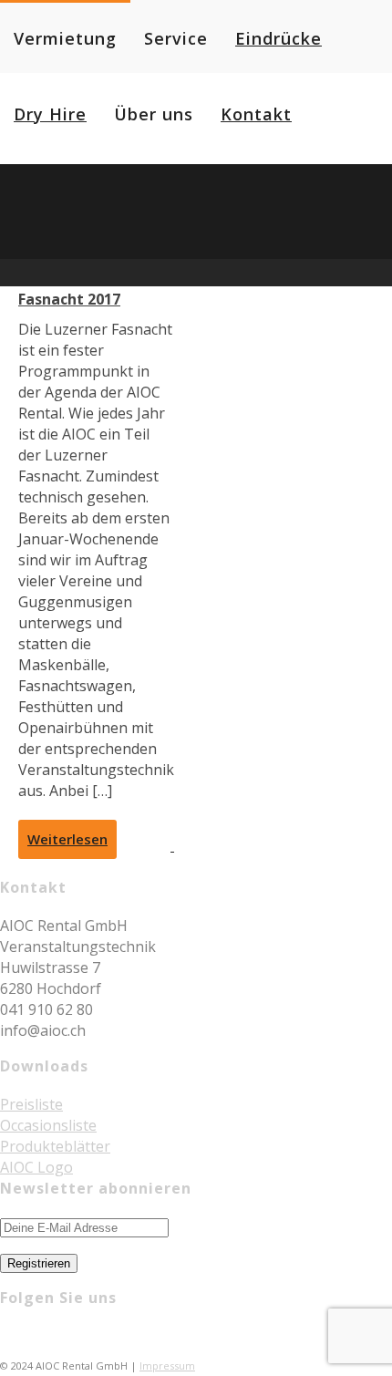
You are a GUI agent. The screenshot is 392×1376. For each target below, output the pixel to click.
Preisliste (31, 1104)
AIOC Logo (36, 1167)
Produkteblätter (55, 1146)
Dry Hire (50, 114)
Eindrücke (278, 38)
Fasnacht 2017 (69, 299)
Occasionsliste (48, 1125)
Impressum (167, 1365)
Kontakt (256, 114)
